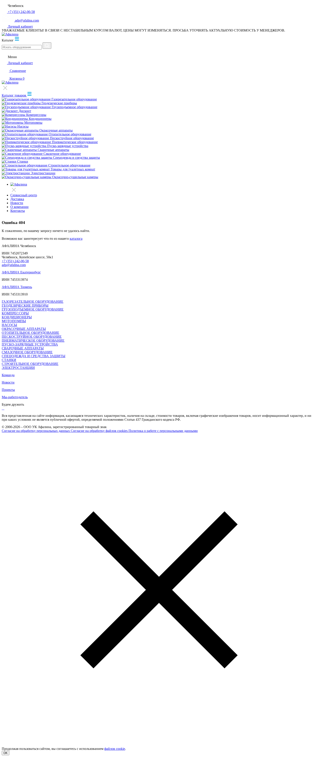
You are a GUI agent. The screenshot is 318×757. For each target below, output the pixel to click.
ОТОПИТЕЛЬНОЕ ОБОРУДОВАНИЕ (30, 333)
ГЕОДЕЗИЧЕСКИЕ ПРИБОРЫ (25, 305)
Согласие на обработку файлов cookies (99, 431)
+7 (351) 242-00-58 (15, 261)
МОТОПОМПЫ (14, 321)
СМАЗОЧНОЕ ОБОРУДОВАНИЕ (27, 352)
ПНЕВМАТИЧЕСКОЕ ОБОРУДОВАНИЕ (33, 340)
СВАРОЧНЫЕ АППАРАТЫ (23, 348)
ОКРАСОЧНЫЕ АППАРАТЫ (24, 329)
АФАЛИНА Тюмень (17, 287)
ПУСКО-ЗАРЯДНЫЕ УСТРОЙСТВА (30, 344)
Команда (8, 375)
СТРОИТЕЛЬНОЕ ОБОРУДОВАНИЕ (30, 364)
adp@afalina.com (14, 265)
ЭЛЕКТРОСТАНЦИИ (18, 368)
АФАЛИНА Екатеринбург (21, 272)
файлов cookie (114, 749)
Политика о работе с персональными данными (163, 431)
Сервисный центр (23, 195)
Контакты (17, 211)
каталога (76, 238)
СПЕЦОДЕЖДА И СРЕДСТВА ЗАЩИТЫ (33, 356)
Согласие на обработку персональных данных (36, 431)
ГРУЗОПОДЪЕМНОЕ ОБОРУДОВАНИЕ (33, 309)
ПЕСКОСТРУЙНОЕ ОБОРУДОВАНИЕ (32, 336)
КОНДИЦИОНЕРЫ (17, 317)
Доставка (17, 199)
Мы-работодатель (15, 397)
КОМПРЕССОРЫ (15, 313)
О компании (19, 207)
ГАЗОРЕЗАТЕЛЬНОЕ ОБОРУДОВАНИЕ (32, 301)
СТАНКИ (9, 360)
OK (5, 753)
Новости (16, 203)
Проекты (8, 390)
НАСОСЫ (9, 325)
